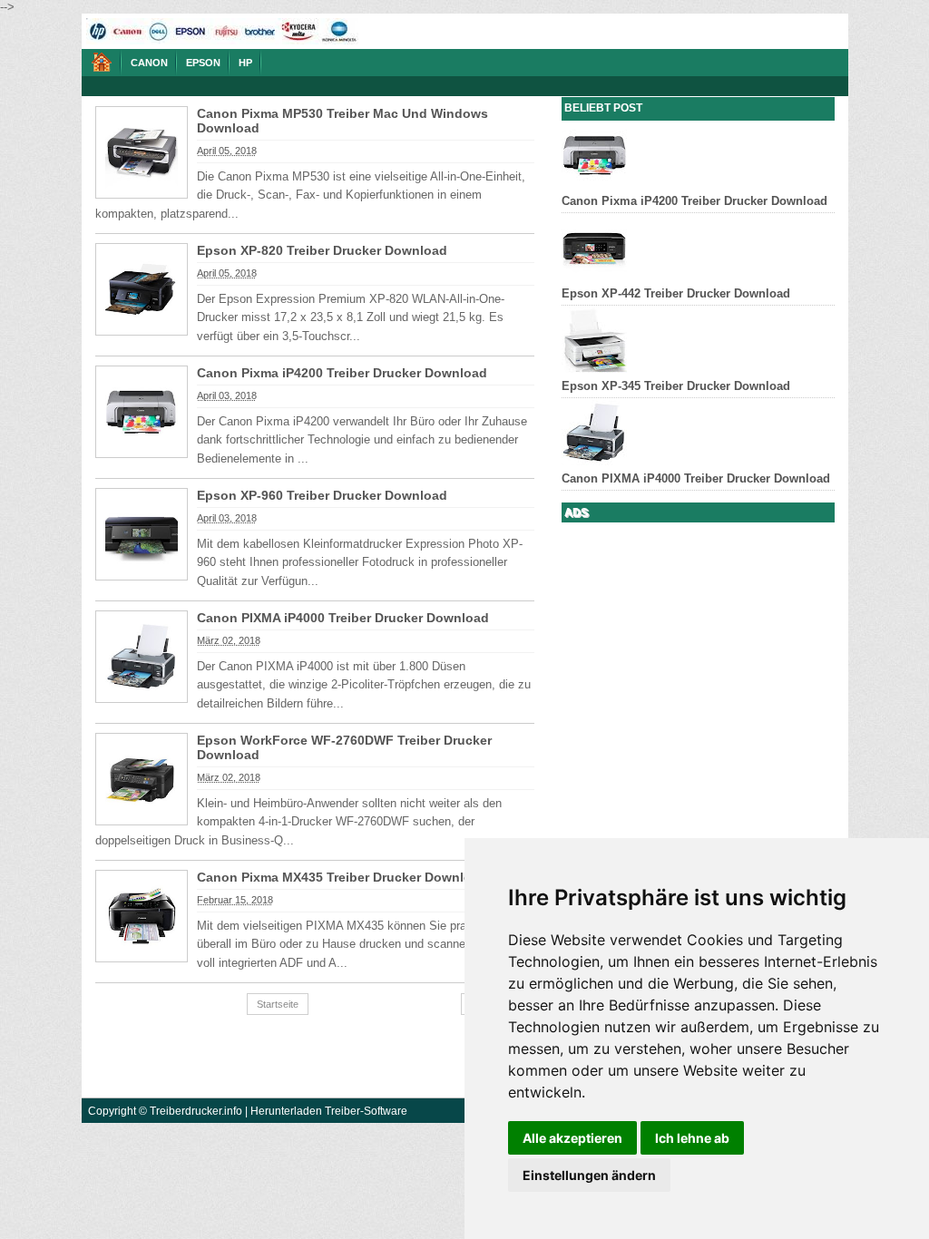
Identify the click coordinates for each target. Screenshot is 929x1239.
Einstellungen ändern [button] (589, 1175)
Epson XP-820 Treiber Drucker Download (322, 250)
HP (245, 62)
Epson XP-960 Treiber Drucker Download (322, 495)
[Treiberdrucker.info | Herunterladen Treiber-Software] (102, 62)
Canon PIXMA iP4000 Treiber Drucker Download (343, 617)
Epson (203, 62)
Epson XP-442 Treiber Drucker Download (676, 293)
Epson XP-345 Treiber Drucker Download (676, 386)
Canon (149, 62)
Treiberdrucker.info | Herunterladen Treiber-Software (278, 1111)
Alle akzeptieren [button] (572, 1138)
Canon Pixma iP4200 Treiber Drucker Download (342, 373)
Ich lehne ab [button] (692, 1138)
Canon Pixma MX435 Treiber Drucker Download (342, 877)
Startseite (277, 1004)
